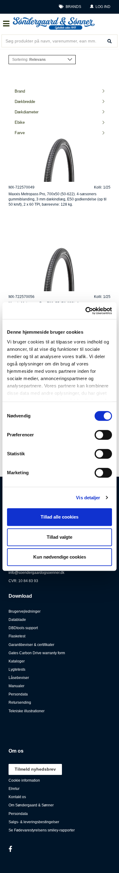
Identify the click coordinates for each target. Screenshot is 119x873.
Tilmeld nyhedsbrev (35, 769)
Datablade (17, 620)
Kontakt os (17, 797)
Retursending (20, 702)
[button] (100, 7)
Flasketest (17, 636)
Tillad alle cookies (59, 516)
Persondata (18, 694)
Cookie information (24, 780)
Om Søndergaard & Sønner (31, 805)
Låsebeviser (19, 678)
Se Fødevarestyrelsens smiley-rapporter (42, 830)
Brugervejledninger (25, 611)
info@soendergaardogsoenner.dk (36, 572)
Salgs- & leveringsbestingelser (34, 822)
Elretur (14, 789)
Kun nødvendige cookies (59, 556)
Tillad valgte (59, 537)
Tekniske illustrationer (27, 711)
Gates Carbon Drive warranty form (37, 653)
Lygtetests (17, 669)
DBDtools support (23, 628)
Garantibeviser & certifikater (31, 645)
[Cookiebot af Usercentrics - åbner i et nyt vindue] (85, 311)
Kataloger (17, 661)
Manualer (16, 686)
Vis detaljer (88, 497)
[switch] (103, 435)
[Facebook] (11, 849)
